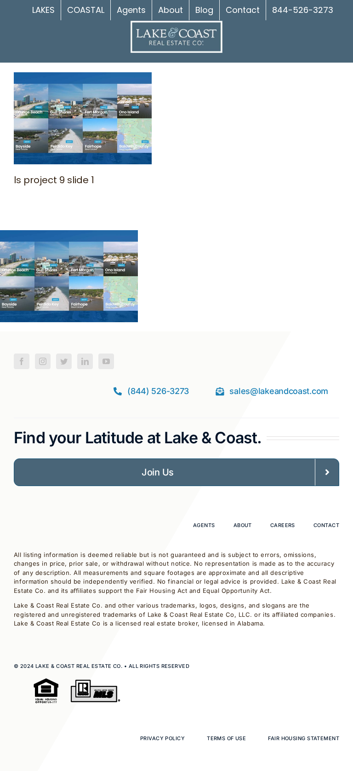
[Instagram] (43, 361)
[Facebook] (21, 361)
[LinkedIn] (85, 361)
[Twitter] (64, 361)
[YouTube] (106, 361)
